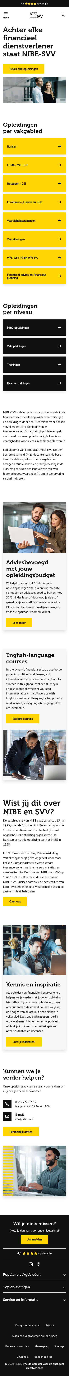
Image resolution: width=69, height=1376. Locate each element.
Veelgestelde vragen (27, 1325)
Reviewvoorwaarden (17, 1346)
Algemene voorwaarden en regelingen (34, 1336)
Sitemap (59, 1346)
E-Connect (22, 1356)
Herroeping (41, 1346)
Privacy (50, 1325)
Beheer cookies (43, 1356)
